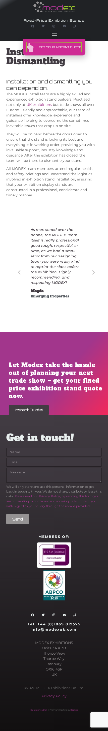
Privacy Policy (54, 696)
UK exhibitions (39, 104)
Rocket (74, 710)
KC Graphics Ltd (38, 710)
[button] (54, 36)
